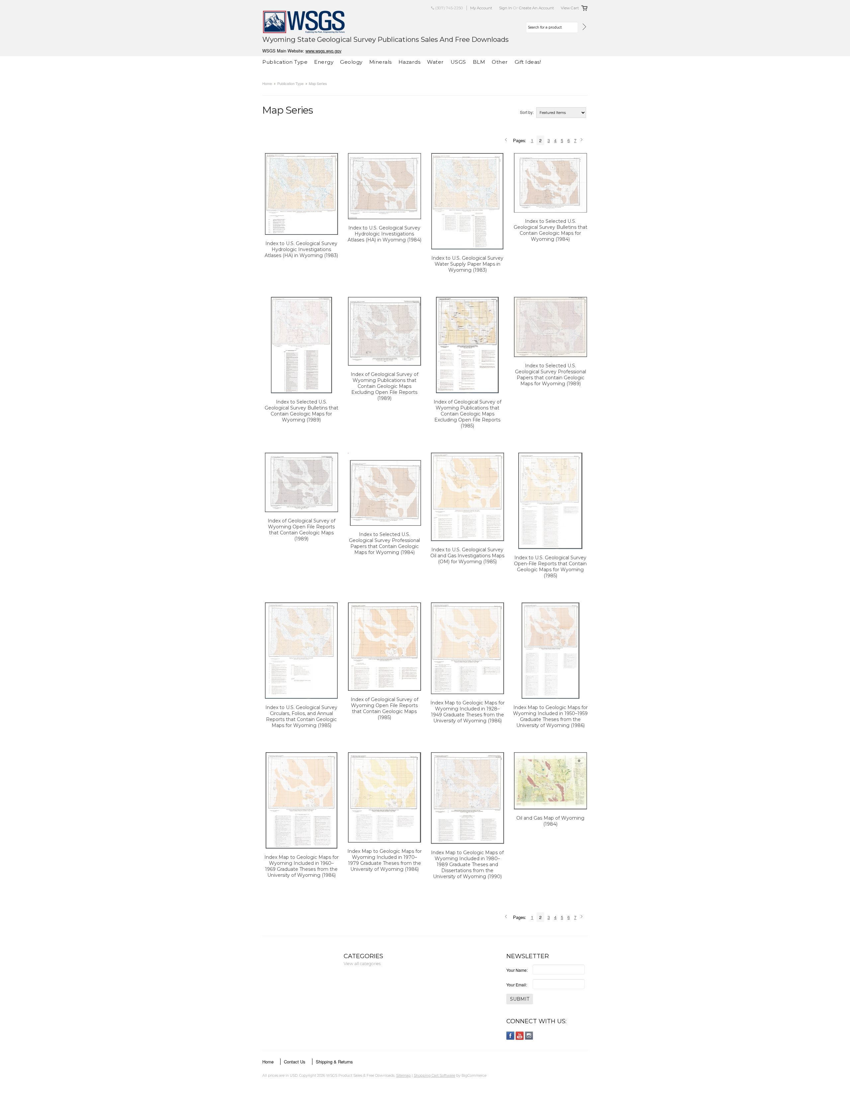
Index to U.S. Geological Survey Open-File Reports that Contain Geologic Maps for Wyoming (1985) (550, 567)
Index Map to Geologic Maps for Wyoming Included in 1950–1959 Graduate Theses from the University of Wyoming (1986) (550, 716)
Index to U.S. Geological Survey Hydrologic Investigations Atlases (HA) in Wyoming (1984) (384, 234)
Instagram (529, 1036)
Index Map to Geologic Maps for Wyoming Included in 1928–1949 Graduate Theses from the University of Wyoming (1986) (467, 712)
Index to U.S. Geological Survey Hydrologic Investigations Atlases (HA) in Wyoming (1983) (301, 249)
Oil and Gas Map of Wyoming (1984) (550, 821)
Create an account (536, 8)
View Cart (570, 8)
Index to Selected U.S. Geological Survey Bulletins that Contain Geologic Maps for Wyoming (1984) (550, 230)
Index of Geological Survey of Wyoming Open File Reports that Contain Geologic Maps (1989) (301, 530)
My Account (481, 8)
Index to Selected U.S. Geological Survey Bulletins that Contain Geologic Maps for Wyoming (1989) (301, 411)
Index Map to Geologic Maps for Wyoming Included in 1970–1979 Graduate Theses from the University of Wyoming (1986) (384, 860)
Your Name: (517, 970)
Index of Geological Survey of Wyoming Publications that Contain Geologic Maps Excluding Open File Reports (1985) (467, 414)
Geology (351, 62)
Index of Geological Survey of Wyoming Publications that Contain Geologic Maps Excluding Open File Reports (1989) (384, 386)
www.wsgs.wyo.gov (323, 50)
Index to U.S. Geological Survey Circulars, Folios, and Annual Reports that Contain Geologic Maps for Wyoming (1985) (301, 716)
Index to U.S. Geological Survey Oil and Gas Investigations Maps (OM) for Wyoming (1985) (467, 556)
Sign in (505, 8)
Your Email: (516, 984)
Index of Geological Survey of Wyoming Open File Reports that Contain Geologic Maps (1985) (384, 708)
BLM (479, 62)
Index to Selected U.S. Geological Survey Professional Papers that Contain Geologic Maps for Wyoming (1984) (384, 543)
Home (267, 83)
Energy (323, 62)
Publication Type (284, 62)
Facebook (510, 1036)
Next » (582, 140)
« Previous (507, 140)
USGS (458, 62)
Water (435, 62)
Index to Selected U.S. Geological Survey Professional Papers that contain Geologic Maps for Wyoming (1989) (550, 375)
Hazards (409, 62)
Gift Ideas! (528, 62)
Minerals (380, 62)
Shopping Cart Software (434, 1075)
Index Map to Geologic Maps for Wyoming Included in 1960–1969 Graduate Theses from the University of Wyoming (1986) (301, 866)
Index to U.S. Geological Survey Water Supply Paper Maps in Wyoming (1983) (467, 264)
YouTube (520, 1036)
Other (500, 62)
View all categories (362, 963)
